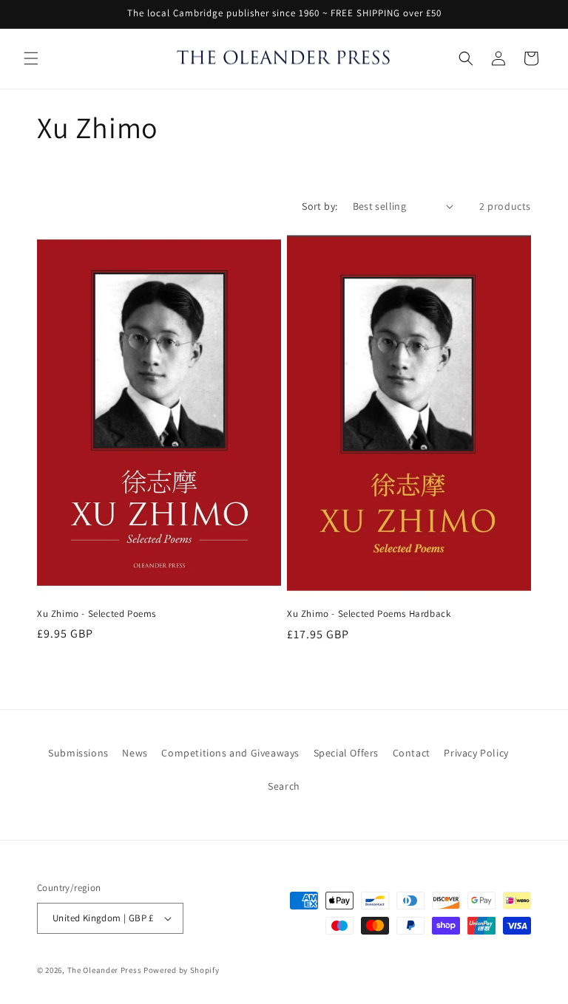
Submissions (78, 752)
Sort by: (319, 206)
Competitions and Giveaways (230, 752)
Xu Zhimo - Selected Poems (96, 614)
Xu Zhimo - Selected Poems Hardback (368, 614)
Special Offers (346, 752)
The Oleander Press (104, 970)
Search (284, 786)
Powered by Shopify (181, 970)
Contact (411, 752)
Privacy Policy (476, 752)
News (134, 752)
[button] (31, 58)
